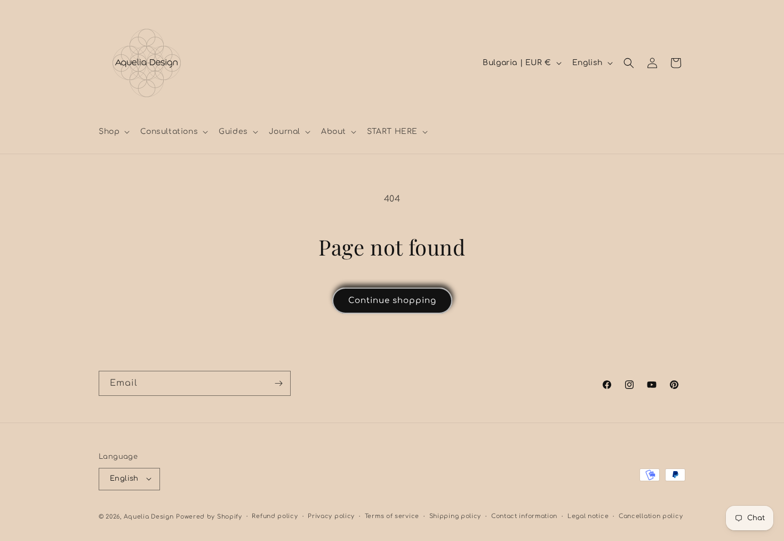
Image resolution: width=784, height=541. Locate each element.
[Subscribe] (278, 383)
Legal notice (588, 515)
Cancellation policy (651, 515)
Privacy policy (331, 515)
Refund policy (275, 515)
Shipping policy (455, 515)
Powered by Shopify (209, 516)
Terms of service (392, 515)
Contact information (524, 515)
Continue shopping (392, 300)
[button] (113, 132)
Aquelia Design (149, 516)
